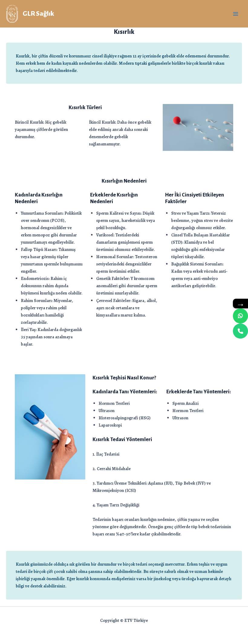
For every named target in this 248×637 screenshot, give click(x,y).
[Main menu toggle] (235, 14)
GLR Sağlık (38, 13)
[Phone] (240, 331)
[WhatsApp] (240, 315)
